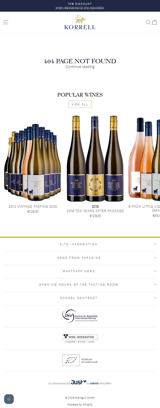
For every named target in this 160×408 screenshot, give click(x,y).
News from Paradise (79, 258)
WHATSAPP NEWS (79, 271)
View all (80, 104)
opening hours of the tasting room (79, 284)
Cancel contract (79, 298)
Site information (79, 244)
